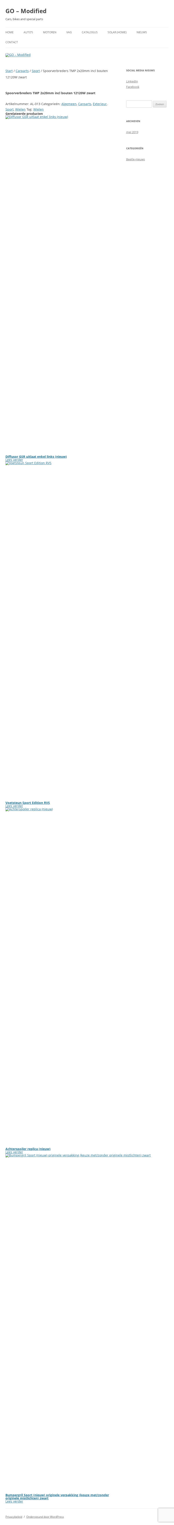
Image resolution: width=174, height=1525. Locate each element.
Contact (11, 42)
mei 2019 (132, 132)
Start (9, 71)
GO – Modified (25, 11)
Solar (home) (117, 32)
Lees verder (14, 460)
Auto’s (28, 32)
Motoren (49, 32)
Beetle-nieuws (135, 159)
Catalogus (90, 32)
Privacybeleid (13, 1517)
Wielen (20, 109)
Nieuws (142, 32)
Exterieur (100, 104)
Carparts (22, 71)
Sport (36, 71)
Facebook (132, 87)
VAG (69, 32)
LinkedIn (132, 81)
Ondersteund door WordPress (45, 1517)
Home (9, 32)
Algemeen (69, 104)
